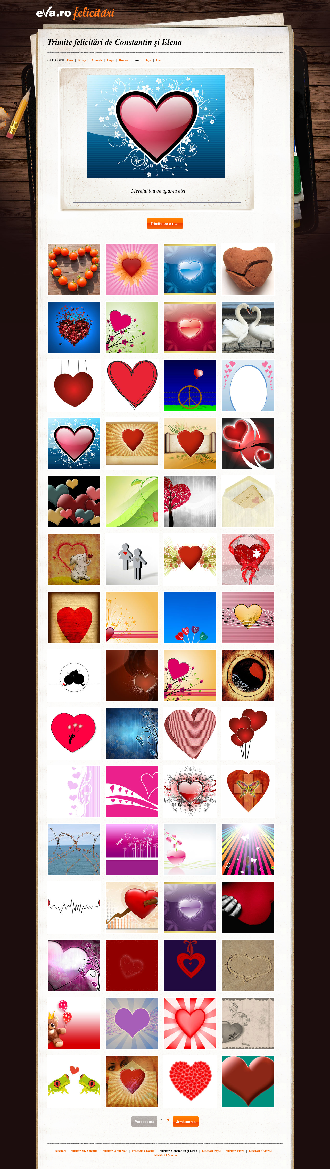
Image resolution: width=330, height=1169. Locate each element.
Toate (159, 60)
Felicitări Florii (234, 1151)
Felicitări (60, 1151)
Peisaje (82, 60)
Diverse (124, 60)
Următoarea (186, 1122)
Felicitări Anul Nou (114, 1151)
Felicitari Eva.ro (75, 13)
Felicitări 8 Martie (260, 1151)
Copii (110, 60)
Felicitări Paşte (211, 1151)
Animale (96, 60)
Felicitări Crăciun (143, 1151)
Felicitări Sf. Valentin (84, 1151)
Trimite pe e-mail (165, 223)
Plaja (147, 60)
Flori (70, 60)
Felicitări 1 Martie (165, 1155)
